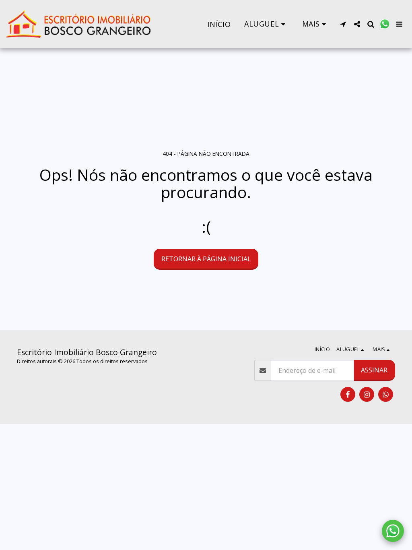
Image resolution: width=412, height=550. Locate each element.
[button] (266, 24)
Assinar (374, 370)
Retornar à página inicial (206, 258)
